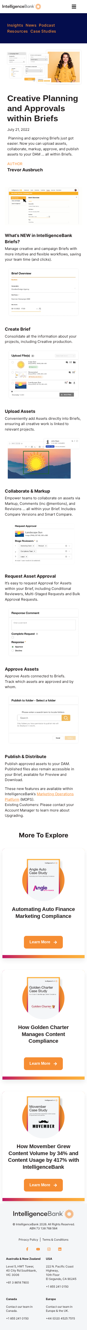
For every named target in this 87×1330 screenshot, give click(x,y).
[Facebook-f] (27, 1249)
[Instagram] (49, 1249)
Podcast (47, 25)
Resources (17, 31)
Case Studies (43, 31)
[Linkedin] (60, 1249)
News (31, 25)
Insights (15, 25)
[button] (74, 6)
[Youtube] (38, 1249)
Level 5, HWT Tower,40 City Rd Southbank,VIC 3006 (21, 1271)
